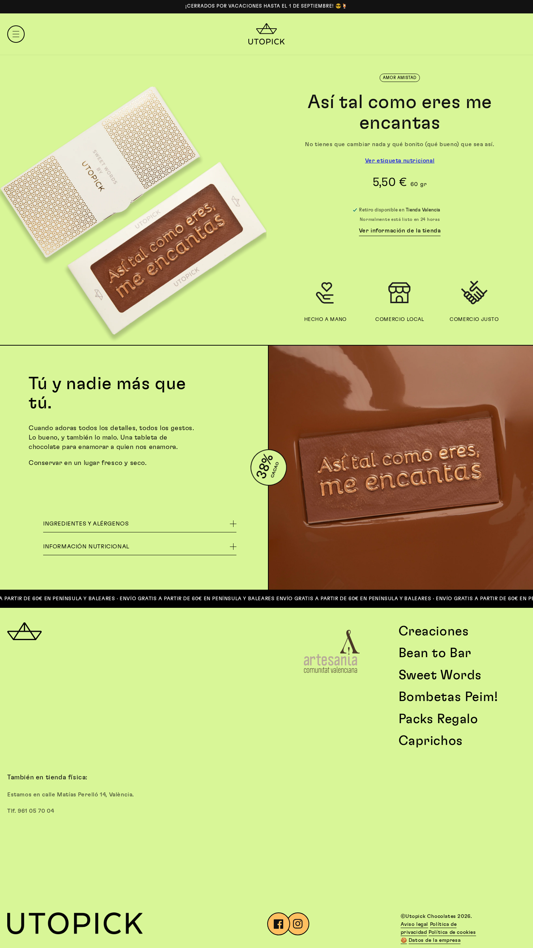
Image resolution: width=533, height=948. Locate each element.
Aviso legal (415, 924)
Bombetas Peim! (448, 697)
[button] (16, 34)
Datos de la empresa (434, 940)
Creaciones (433, 631)
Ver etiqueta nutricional (399, 161)
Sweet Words (440, 675)
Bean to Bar (435, 653)
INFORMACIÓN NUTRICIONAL (86, 546)
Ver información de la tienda (400, 231)
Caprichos (430, 740)
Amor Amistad (400, 78)
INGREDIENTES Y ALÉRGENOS (86, 524)
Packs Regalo (438, 719)
